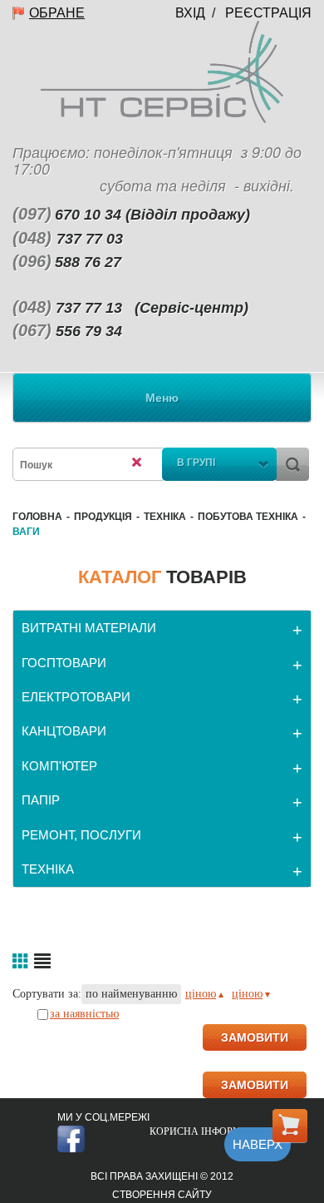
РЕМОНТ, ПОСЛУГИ (81, 835)
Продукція (103, 516)
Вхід (190, 13)
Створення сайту (162, 1195)
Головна (37, 516)
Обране (57, 13)
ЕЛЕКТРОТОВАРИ (76, 697)
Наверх (257, 1144)
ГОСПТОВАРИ (64, 663)
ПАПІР (41, 800)
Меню (162, 397)
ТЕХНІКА (165, 516)
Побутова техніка (248, 516)
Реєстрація (268, 13)
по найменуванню (131, 994)
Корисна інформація (208, 1131)
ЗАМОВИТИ (254, 1037)
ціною (200, 994)
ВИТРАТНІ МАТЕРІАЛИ (89, 628)
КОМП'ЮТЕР (59, 766)
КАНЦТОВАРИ (64, 731)
